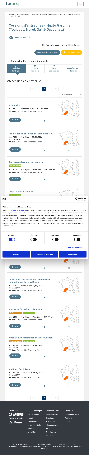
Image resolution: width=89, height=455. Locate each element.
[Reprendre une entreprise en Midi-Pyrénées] (11, 38)
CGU (32, 444)
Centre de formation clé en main (26, 309)
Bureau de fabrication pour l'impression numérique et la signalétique (30, 281)
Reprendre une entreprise (27, 15)
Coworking (14, 105)
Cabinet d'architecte (19, 369)
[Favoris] (69, 121)
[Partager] (44, 121)
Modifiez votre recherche (47, 52)
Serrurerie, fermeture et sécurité (26, 162)
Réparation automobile (21, 191)
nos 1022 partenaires (17, 210)
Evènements (32, 422)
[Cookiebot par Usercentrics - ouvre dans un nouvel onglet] (77, 199)
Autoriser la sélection (44, 254)
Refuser (16, 254)
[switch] (33, 239)
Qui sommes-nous (72, 415)
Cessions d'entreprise (48, 15)
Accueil (12, 15)
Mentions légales (44, 444)
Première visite (52, 415)
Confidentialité (61, 444)
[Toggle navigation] (80, 4)
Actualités (31, 432)
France (62, 15)
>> (56, 89)
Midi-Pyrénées (74, 15)
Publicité (68, 418)
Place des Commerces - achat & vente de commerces (28, 446)
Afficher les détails (75, 247)
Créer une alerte (72, 52)
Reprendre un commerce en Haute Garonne (63, 45)
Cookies (73, 444)
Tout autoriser (73, 254)
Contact (68, 422)
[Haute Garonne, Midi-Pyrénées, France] (69, 108)
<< (33, 89)
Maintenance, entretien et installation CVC (31, 134)
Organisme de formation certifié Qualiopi (30, 338)
